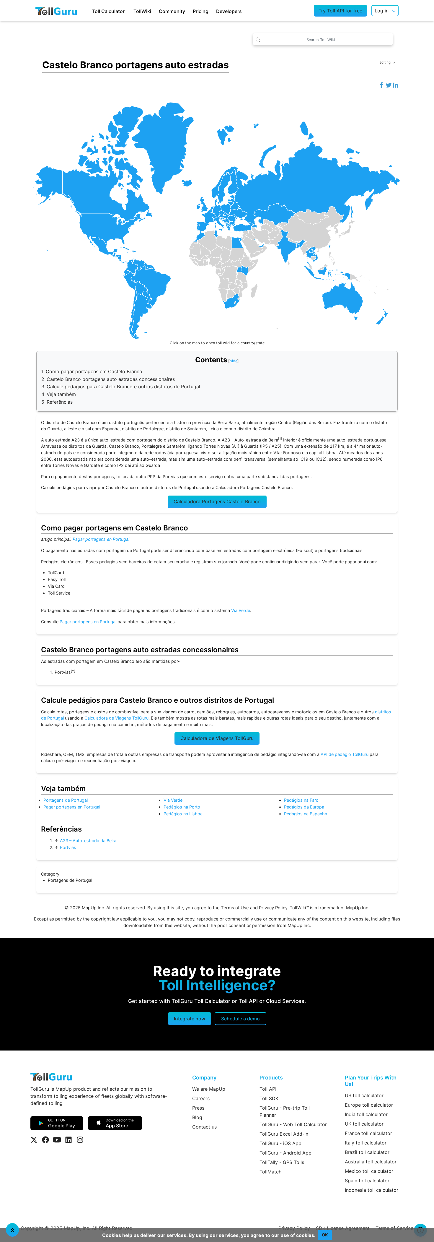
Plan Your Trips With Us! (371, 1080)
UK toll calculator (364, 1124)
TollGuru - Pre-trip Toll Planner (285, 1111)
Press (198, 1108)
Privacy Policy (273, 907)
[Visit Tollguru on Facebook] (45, 1139)
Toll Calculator (108, 11)
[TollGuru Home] (56, 10)
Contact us (204, 1127)
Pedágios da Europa (304, 806)
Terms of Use (235, 907)
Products (271, 1077)
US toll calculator (364, 1095)
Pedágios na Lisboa (183, 813)
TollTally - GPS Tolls (282, 1162)
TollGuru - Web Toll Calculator (293, 1124)
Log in (382, 11)
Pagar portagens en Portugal (101, 539)
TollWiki (142, 11)
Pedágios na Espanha (305, 813)
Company (204, 1077)
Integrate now (189, 1019)
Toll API (268, 1089)
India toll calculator (366, 1114)
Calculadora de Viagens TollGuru (116, 717)
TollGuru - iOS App (280, 1143)
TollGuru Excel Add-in (284, 1134)
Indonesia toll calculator (371, 1190)
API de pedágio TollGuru (344, 754)
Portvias (68, 847)
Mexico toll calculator (369, 1171)
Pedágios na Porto (182, 806)
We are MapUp (208, 1089)
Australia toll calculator (371, 1162)
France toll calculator (368, 1133)
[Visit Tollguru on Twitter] (33, 1139)
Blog (197, 1117)
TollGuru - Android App (285, 1153)
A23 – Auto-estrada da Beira (88, 840)
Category (50, 873)
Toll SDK (269, 1098)
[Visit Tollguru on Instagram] (80, 1139)
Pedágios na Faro (301, 800)
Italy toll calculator (365, 1143)
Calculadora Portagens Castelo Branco (217, 501)
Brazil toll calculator (367, 1152)
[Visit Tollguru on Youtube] (57, 1140)
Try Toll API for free (340, 11)
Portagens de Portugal (65, 800)
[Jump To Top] (12, 1230)
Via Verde (240, 610)
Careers (201, 1098)
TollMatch (270, 1172)
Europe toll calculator (369, 1105)
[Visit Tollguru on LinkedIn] (68, 1139)
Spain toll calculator (367, 1180)
